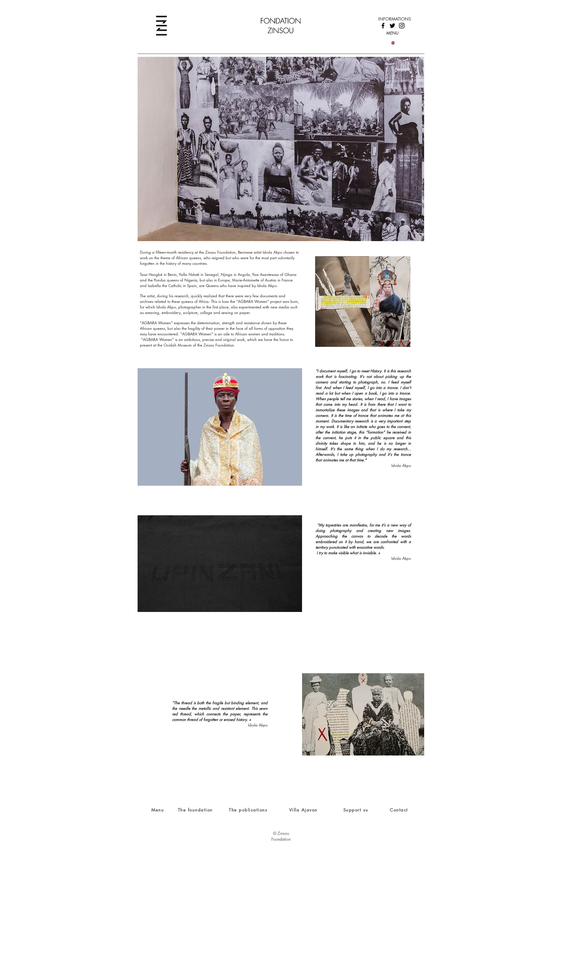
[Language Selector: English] (396, 43)
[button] (281, 149)
